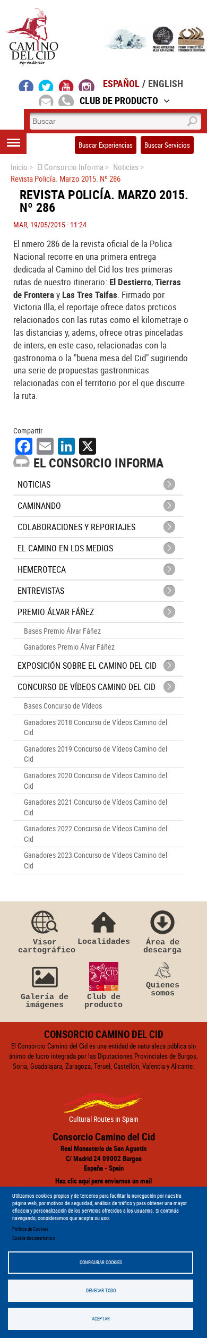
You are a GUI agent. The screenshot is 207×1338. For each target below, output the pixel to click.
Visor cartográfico (44, 946)
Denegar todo (101, 1290)
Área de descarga (162, 946)
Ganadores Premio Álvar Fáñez (69, 647)
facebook (26, 85)
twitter (46, 85)
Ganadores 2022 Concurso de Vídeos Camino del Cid (95, 833)
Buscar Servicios (167, 145)
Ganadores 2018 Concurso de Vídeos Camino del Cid (95, 727)
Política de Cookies (30, 1229)
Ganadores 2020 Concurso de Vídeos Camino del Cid (95, 780)
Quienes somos (162, 989)
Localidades (103, 941)
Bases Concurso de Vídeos (63, 706)
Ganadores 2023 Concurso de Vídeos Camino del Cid (95, 860)
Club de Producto (119, 100)
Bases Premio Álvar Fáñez (62, 631)
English (165, 83)
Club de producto (103, 1001)
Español (121, 83)
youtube (66, 85)
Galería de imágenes (44, 1001)
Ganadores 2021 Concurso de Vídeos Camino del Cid (95, 807)
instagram (86, 85)
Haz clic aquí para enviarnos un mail (103, 1181)
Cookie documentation (33, 1238)
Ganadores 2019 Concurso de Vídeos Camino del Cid (95, 754)
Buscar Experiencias (106, 145)
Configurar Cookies (101, 1262)
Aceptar (101, 1319)
